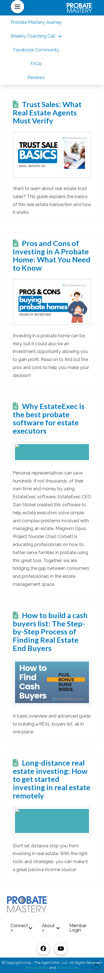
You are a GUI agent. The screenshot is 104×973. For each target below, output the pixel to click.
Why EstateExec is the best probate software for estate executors (49, 419)
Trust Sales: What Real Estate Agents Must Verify (47, 112)
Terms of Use (67, 968)
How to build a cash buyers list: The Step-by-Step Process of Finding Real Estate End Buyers (50, 632)
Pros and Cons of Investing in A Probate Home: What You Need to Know (51, 256)
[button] (17, 6)
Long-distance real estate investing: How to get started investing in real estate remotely (51, 779)
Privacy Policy (37, 968)
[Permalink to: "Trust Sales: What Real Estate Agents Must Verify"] (52, 155)
